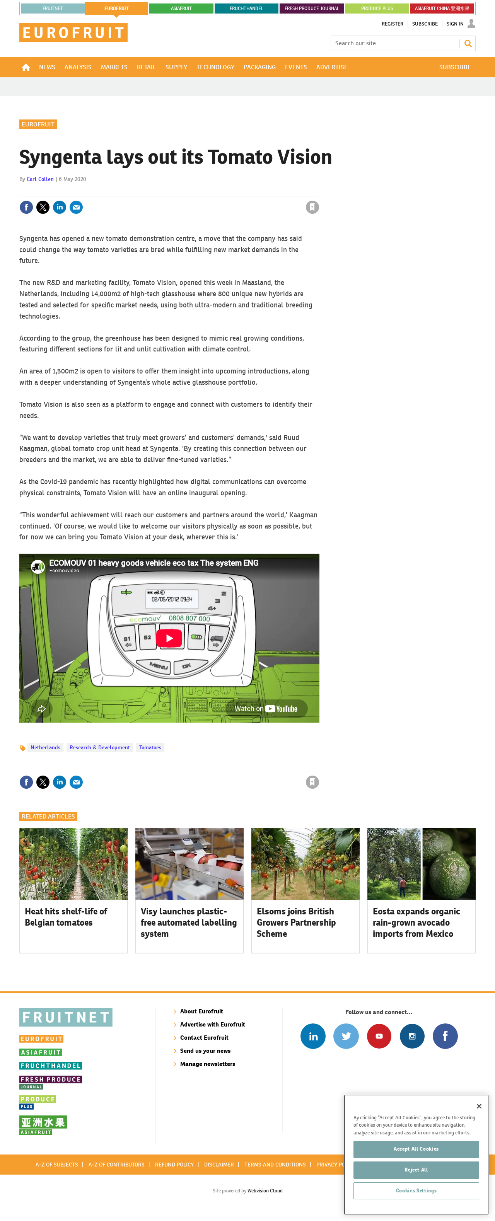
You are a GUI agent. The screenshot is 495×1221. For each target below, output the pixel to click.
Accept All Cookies (416, 1149)
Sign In (455, 24)
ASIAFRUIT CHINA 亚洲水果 (442, 8)
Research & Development (100, 747)
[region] (416, 1155)
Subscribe (425, 24)
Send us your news (205, 1051)
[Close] (479, 1106)
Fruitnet (53, 8)
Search (468, 43)
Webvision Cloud (265, 1190)
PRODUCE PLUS (377, 8)
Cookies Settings (416, 1190)
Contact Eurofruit (204, 1037)
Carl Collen (40, 179)
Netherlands (45, 747)
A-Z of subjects (57, 1164)
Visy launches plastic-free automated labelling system (189, 923)
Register (392, 24)
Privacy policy (336, 1164)
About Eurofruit (201, 1011)
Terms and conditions (275, 1164)
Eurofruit (38, 124)
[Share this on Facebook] (26, 207)
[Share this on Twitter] (43, 207)
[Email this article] (76, 207)
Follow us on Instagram (412, 1036)
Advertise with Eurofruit (212, 1024)
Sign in (220, 191)
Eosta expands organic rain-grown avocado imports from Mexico (416, 923)
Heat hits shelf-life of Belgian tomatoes (66, 917)
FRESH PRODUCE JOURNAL (312, 8)
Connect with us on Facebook (445, 1036)
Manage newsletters (207, 1064)
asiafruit (181, 8)
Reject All (416, 1169)
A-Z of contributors (117, 1164)
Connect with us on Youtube (379, 1036)
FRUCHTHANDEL (246, 8)
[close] (319, 191)
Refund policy (174, 1164)
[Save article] (312, 207)
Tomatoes (150, 747)
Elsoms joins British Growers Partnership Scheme (296, 923)
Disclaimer (219, 1164)
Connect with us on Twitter (345, 1036)
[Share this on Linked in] (60, 207)
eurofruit (116, 8)
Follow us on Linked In (313, 1036)
